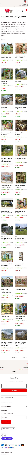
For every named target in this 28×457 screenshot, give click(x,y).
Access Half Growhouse (4, 108)
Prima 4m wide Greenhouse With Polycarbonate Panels (20, 238)
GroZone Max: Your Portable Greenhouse (6, 57)
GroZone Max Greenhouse (4, 82)
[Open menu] (2, 10)
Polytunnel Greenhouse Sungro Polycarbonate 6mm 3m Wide (6, 344)
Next (24, 357)
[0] (25, 11)
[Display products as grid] (23, 39)
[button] (7, 60)
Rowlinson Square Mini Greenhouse (6, 133)
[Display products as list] (26, 39)
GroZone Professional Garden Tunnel (6, 264)
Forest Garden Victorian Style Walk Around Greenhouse (6, 291)
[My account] (22, 11)
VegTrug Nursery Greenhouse (19, 264)
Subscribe (14, 390)
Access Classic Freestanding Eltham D (6, 212)
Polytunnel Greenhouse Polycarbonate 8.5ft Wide (20, 344)
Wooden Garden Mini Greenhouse (20, 186)
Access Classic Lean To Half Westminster (6, 186)
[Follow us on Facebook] (2, 435)
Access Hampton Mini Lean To (20, 159)
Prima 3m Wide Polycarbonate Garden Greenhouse (6, 238)
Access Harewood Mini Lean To (20, 212)
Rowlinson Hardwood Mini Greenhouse (20, 57)
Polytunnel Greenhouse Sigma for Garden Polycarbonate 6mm (6, 160)
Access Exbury (5, 316)
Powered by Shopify (5, 454)
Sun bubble (18, 81)
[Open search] (19, 11)
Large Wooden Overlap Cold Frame (20, 108)
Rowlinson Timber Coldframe (19, 133)
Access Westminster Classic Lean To (20, 317)
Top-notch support (14, 367)
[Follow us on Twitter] (5, 435)
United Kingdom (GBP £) (7, 428)
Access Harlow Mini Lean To (20, 290)
